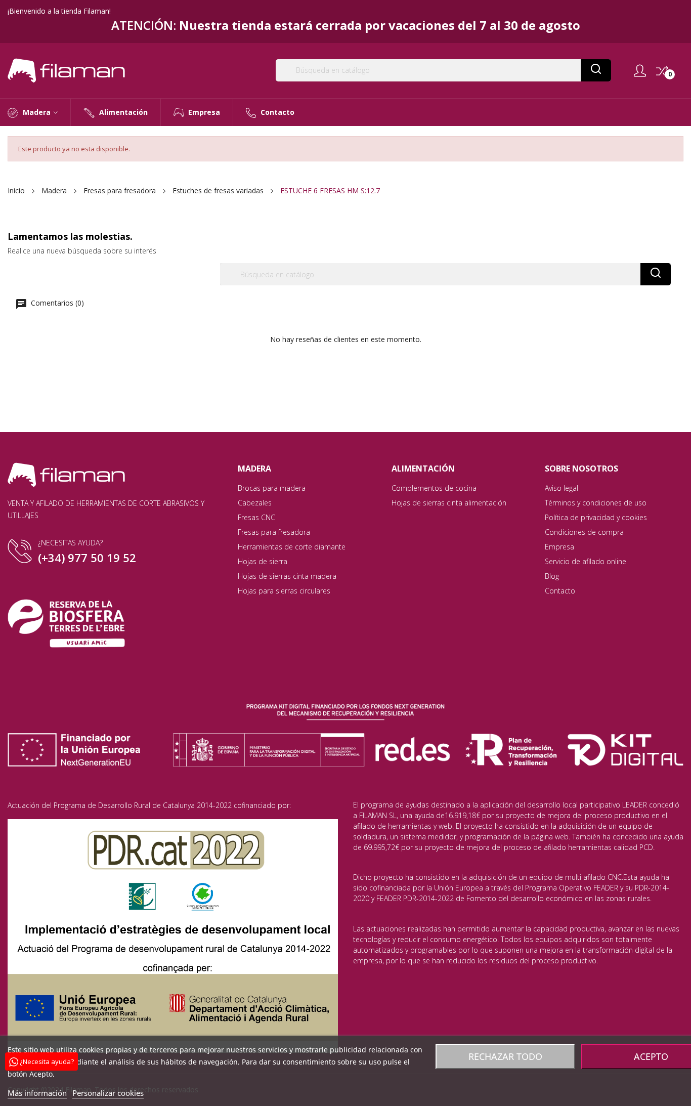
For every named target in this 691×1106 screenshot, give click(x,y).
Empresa (559, 546)
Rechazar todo (505, 1056)
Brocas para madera (272, 488)
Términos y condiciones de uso (595, 502)
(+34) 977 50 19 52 (87, 557)
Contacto (560, 590)
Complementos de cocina (434, 488)
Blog (552, 576)
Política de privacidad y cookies (596, 517)
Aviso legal (561, 488)
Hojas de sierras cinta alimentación (449, 502)
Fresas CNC (256, 517)
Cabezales (255, 502)
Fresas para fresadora (274, 532)
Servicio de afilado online (585, 561)
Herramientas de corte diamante (292, 546)
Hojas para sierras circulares (284, 590)
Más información (37, 1093)
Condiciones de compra (584, 532)
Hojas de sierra (262, 561)
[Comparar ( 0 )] (662, 70)
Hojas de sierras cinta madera (287, 576)
